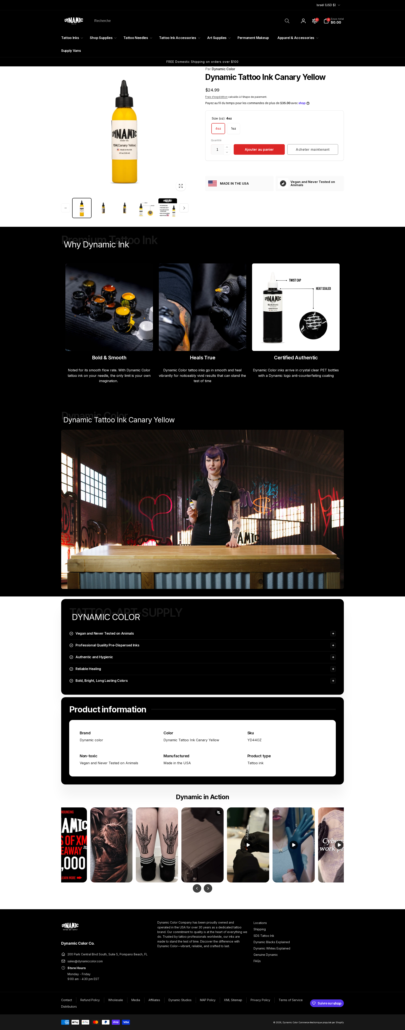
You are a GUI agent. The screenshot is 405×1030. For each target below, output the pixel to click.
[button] (334, 21)
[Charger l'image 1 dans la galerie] (82, 208)
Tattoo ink (255, 763)
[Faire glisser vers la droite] (184, 208)
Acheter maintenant (313, 149)
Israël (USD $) (326, 5)
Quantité (216, 140)
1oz (233, 128)
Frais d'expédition (216, 96)
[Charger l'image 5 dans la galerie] (146, 208)
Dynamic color (91, 740)
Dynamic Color (220, 69)
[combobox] (191, 20)
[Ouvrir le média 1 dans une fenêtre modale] (124, 129)
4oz (218, 128)
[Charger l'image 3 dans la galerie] (103, 208)
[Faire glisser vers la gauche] (65, 208)
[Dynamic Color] (70, 931)
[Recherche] (287, 21)
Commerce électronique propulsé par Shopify (321, 1022)
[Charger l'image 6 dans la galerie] (167, 208)
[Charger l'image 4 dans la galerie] (125, 208)
